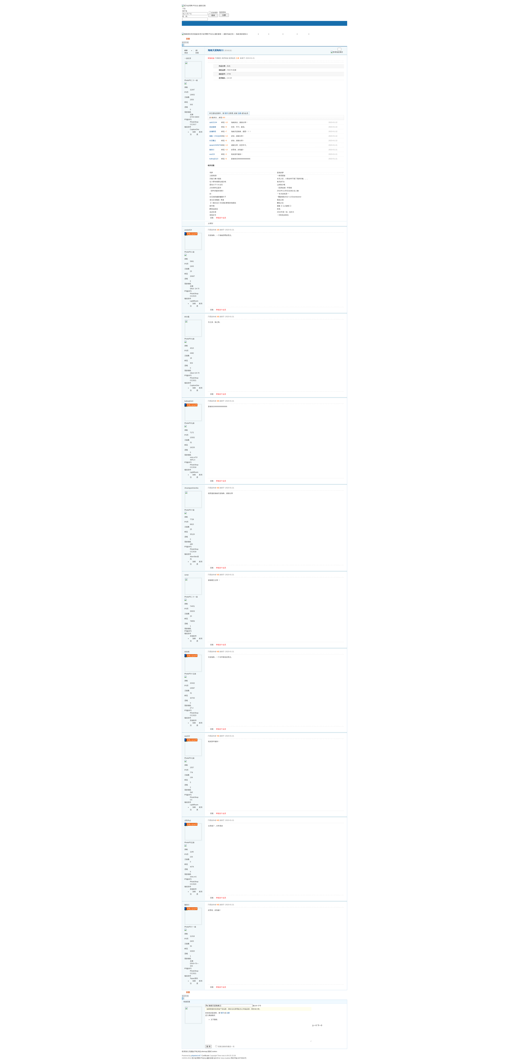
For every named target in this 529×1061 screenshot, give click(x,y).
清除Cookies (212, 1051)
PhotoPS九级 (189, 423)
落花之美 (280, 200)
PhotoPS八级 (189, 252)
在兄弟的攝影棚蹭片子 (218, 197)
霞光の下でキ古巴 (216, 185)
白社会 (250, 223)
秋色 (278, 209)
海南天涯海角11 (242, 34)
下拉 (184, 9)
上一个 (314, 1025)
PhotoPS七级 (189, 339)
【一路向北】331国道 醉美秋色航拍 (223, 203)
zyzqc (186, 575)
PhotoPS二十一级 (191, 80)
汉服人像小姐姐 (215, 179)
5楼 (217, 575)
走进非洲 (213, 212)
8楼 (217, 820)
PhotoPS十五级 (190, 674)
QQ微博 (224, 223)
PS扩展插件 (292, 35)
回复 (188, 39)
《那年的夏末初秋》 (217, 191)
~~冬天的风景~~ (283, 194)
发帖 (184, 39)
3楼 (217, 401)
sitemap (204, 1051)
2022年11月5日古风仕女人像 (288, 191)
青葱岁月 (213, 215)
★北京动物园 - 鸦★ (217, 200)
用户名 (184, 11)
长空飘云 (212, 141)
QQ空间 (227, 223)
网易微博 (241, 223)
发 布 (208, 1046)
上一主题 (332, 49)
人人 (234, 223)
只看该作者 (212, 230)
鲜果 (247, 223)
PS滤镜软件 (278, 35)
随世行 (211, 150)
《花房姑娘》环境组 (284, 188)
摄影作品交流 (229, 34)
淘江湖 (217, 223)
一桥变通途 (281, 176)
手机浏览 (197, 1051)
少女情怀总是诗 (215, 188)
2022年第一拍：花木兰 (285, 212)
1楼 (217, 230)
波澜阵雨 (212, 131)
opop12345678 (215, 145)
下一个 (319, 1025)
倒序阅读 (225, 58)
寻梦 (211, 173)
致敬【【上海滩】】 (284, 206)
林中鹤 (212, 206)
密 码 (184, 16)
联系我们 (185, 1051)
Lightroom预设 (251, 35)
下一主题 (335, 49)
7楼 (217, 736)
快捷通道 (340, 33)
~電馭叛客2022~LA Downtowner (289, 197)
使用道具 (232, 58)
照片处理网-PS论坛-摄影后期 (210, 34)
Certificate (205, 1056)
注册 (224, 15)
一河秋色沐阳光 (283, 215)
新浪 (221, 223)
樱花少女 (280, 203)
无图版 (191, 1051)
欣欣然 (186, 652)
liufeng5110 (213, 159)
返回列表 (185, 42)
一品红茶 (187, 58)
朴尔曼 (186, 317)
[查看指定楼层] (337, 52)
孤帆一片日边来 (215, 136)
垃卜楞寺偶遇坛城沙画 (218, 182)
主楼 (237, 58)
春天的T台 (281, 182)
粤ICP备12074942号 (238, 1058)
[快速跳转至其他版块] (190, 34)
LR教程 (265, 35)
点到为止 (187, 820)
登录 (213, 15)
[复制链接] (228, 50)
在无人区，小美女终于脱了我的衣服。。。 (292, 179)
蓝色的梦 (280, 173)
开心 (231, 223)
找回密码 (222, 12)
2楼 (217, 317)
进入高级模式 (210, 1015)
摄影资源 (305, 35)
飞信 (254, 223)
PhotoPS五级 (189, 842)
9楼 (217, 905)
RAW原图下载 (319, 35)
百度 (244, 223)
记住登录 (214, 13)
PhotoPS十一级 (190, 927)
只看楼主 (218, 58)
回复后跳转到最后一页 (226, 1046)
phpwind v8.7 (196, 1056)
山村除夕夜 (281, 185)
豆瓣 (237, 223)
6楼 (217, 652)
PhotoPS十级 (189, 510)
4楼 (217, 488)
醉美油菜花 (214, 209)
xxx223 (212, 154)
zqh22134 (213, 122)
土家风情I (213, 176)
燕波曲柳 (212, 127)
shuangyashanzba (191, 488)
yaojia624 (188, 230)
